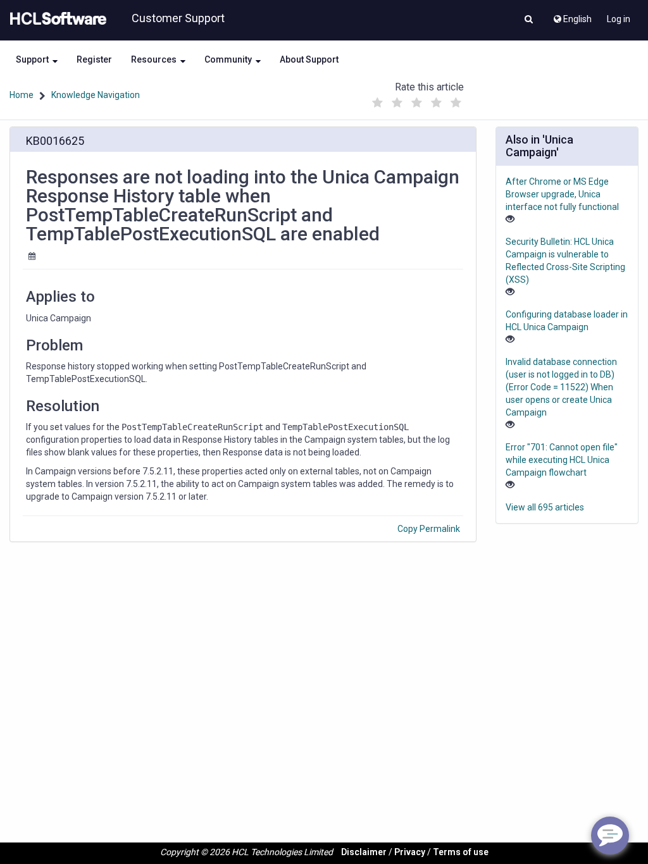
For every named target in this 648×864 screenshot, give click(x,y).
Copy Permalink (428, 529)
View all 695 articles (545, 507)
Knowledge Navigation (95, 95)
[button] (529, 20)
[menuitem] (571, 16)
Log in (618, 19)
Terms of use (461, 852)
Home (21, 95)
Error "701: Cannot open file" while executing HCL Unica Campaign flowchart (562, 460)
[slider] (417, 100)
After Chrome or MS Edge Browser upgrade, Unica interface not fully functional (562, 194)
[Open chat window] (610, 836)
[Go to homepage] (55, 19)
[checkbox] (377, 103)
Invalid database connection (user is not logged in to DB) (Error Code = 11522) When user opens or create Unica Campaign (561, 387)
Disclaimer (364, 852)
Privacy (409, 852)
